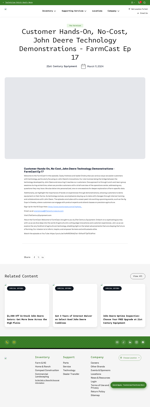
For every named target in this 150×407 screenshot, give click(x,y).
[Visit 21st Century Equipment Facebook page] (143, 342)
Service (67, 366)
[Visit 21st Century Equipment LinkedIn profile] (130, 342)
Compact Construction (47, 370)
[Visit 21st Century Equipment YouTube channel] (117, 342)
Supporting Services (72, 11)
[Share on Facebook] (34, 257)
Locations (97, 11)
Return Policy (98, 391)
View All (137, 276)
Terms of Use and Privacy (100, 386)
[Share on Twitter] (38, 257)
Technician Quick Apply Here (19, 2)
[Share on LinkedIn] (43, 257)
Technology (69, 370)
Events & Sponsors (100, 370)
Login (94, 381)
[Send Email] (14, 342)
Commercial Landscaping (42, 375)
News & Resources (100, 377)
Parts (66, 362)
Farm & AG (40, 362)
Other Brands (98, 366)
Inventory (47, 11)
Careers (95, 362)
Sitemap (95, 395)
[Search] (144, 2)
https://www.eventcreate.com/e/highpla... (65, 207)
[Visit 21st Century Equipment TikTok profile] (123, 342)
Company (112, 11)
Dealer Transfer (71, 374)
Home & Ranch (43, 366)
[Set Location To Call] (7, 342)
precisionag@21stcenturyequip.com (49, 211)
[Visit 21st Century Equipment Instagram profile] (136, 342)
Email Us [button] (144, 13)
